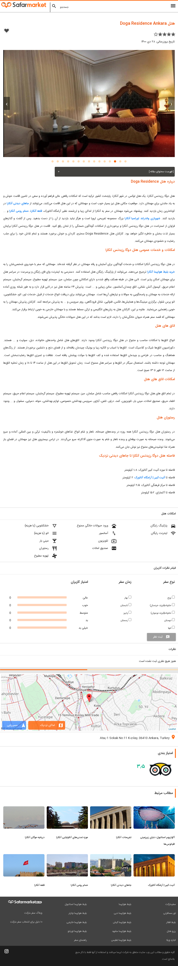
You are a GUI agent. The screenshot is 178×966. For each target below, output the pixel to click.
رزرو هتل (171, 931)
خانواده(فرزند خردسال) (161, 605)
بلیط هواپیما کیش (122, 922)
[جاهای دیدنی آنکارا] (110, 856)
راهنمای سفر (80, 940)
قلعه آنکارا (36, 211)
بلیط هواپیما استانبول (76, 904)
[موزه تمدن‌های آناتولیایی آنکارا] (67, 809)
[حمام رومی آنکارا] (67, 856)
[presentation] (171, 103)
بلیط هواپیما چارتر (78, 913)
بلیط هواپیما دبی (122, 913)
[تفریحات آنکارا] (110, 809)
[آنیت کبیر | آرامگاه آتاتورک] (154, 856)
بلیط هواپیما (125, 904)
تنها (170, 628)
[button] (125, 161)
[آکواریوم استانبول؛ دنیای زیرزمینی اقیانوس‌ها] (154, 809)
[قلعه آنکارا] (24, 856)
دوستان (168, 620)
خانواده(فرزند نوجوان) (161, 613)
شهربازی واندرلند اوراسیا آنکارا (142, 218)
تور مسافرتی (169, 913)
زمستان (125, 620)
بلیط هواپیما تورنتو (77, 931)
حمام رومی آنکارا (19, 211)
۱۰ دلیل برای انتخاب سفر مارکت (26, 922)
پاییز (126, 613)
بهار (126, 598)
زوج (169, 598)
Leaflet (172, 729)
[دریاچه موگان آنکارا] (24, 809)
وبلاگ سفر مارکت (33, 913)
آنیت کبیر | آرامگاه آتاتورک (150, 477)
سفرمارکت (170, 904)
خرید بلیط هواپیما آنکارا (160, 272)
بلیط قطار (171, 922)
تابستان (124, 605)
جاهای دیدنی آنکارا (18, 203)
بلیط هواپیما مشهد (121, 931)
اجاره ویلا (171, 940)
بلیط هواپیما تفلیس (121, 940)
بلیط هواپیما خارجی (76, 922)
